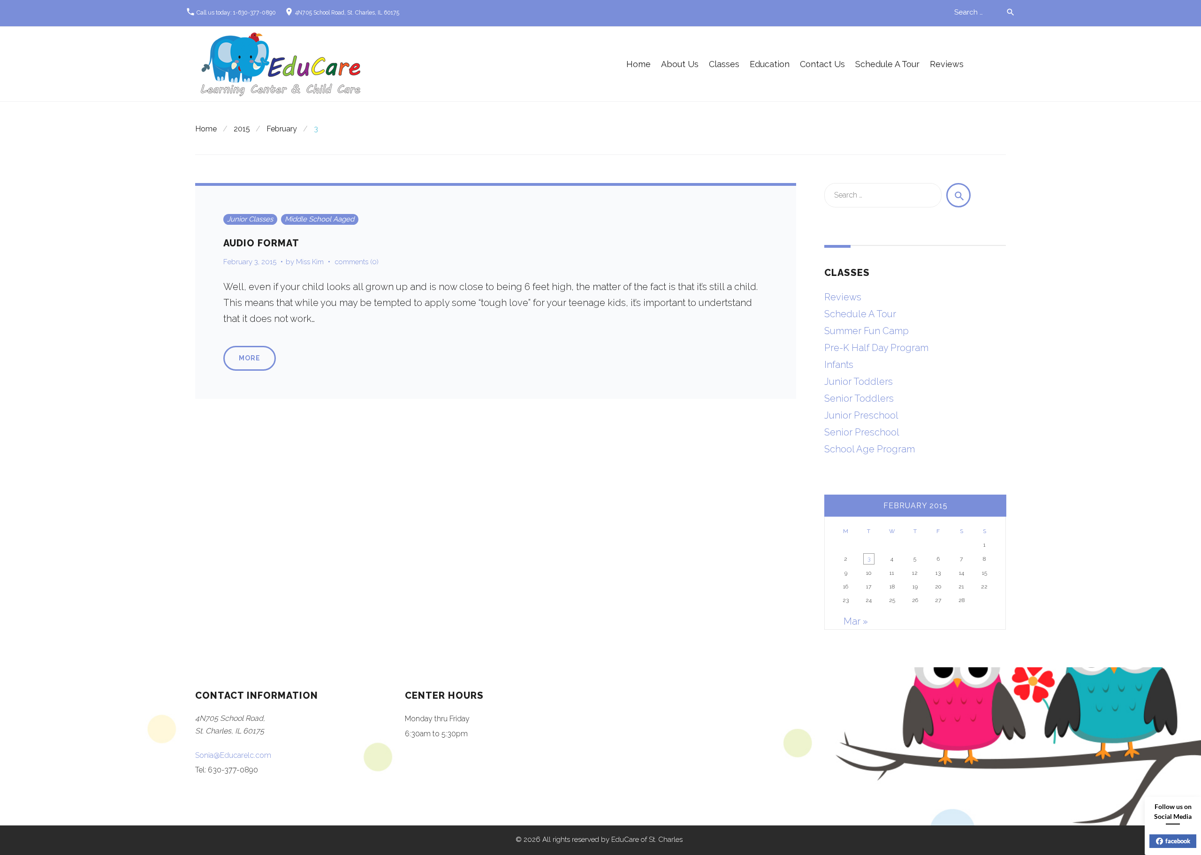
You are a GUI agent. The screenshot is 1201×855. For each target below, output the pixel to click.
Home (638, 64)
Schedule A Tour (887, 64)
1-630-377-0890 (254, 12)
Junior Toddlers (858, 381)
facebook (1177, 841)
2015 (242, 128)
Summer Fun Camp (866, 330)
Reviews (947, 64)
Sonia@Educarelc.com (233, 755)
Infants (838, 364)
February (281, 128)
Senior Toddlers (859, 398)
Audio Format (261, 243)
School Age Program (869, 449)
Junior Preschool (861, 415)
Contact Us (822, 64)
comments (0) (357, 262)
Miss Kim (310, 262)
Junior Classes (250, 219)
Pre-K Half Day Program (876, 347)
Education (770, 64)
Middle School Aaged (319, 219)
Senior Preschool (861, 432)
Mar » (856, 621)
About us (680, 64)
